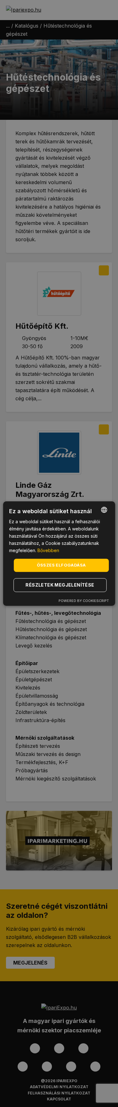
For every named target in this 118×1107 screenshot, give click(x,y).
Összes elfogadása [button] (61, 565)
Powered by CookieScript (84, 601)
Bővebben (48, 550)
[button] (61, 585)
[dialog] (59, 553)
